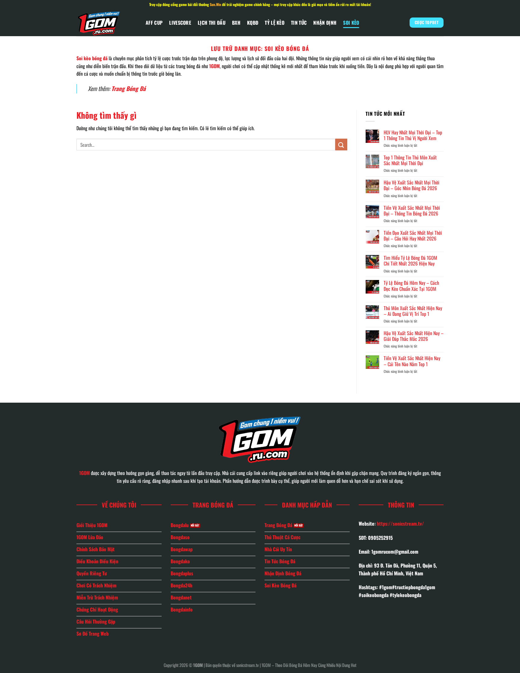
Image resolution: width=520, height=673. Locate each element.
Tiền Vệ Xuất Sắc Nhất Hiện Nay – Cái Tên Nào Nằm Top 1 (412, 361)
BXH (236, 22)
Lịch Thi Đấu (211, 22)
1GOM (214, 66)
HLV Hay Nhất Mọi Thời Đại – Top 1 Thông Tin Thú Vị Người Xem (413, 135)
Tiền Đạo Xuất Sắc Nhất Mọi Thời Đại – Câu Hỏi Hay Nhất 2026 (413, 235)
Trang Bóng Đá (128, 88)
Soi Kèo (351, 22)
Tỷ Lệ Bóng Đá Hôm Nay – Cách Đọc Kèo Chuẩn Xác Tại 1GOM (411, 285)
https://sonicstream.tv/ (400, 523)
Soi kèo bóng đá (91, 58)
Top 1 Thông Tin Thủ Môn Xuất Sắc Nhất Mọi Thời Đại (410, 160)
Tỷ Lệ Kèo (274, 22)
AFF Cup (154, 22)
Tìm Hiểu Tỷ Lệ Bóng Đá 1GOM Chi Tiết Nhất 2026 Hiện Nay (410, 260)
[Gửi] (341, 144)
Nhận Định (324, 22)
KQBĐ (252, 22)
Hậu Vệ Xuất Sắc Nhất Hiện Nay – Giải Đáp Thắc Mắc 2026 (414, 336)
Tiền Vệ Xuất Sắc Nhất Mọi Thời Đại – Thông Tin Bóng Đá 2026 (412, 210)
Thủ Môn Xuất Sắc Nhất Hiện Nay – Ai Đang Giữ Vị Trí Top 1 (413, 311)
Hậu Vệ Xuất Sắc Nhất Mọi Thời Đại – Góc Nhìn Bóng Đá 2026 (411, 185)
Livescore (180, 22)
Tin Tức (299, 22)
